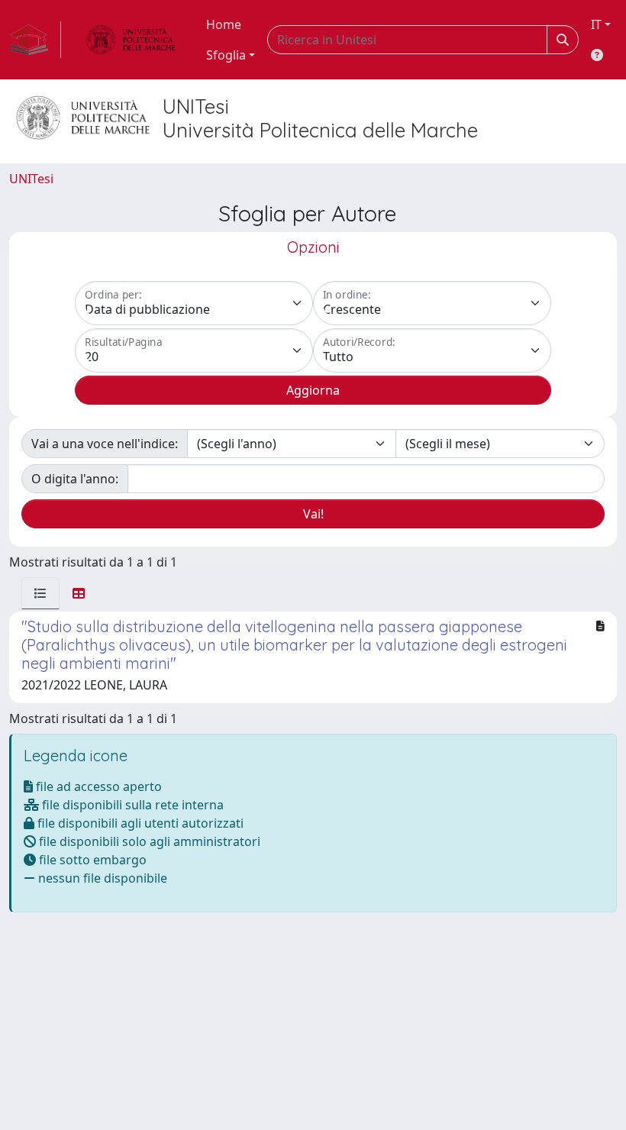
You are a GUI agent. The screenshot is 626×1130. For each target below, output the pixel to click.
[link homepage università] (130, 39)
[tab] (40, 593)
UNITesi (31, 178)
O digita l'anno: (74, 478)
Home (223, 24)
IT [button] (596, 24)
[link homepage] (35, 39)
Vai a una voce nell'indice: (104, 443)
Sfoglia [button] (226, 55)
